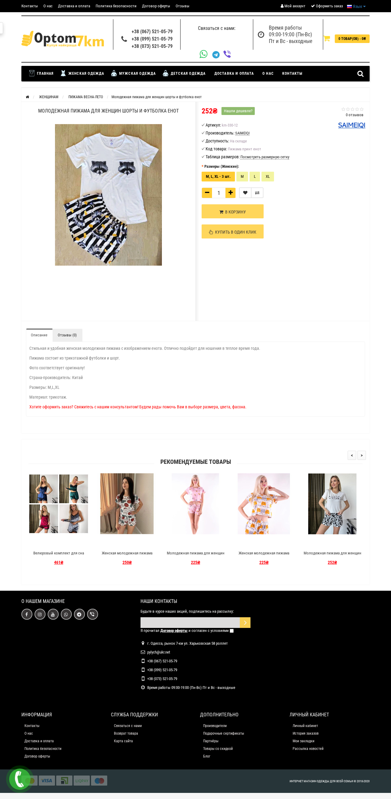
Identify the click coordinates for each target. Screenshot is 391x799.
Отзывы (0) (67, 335)
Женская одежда (85, 73)
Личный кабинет (305, 726)
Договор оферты (156, 6)
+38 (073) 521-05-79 (152, 46)
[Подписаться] (245, 622)
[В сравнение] (257, 193)
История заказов (306, 733)
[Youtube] (53, 614)
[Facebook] (26, 614)
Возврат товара (126, 733)
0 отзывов (355, 115)
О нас (48, 6)
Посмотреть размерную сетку (264, 157)
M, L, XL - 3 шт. (218, 176)
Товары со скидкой (218, 749)
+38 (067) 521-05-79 (152, 31)
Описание (39, 335)
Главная (45, 73)
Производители (215, 726)
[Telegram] (217, 55)
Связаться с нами (128, 726)
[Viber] (228, 55)
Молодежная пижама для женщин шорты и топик (332, 556)
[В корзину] (44, 542)
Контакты (29, 6)
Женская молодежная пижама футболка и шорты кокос (127, 556)
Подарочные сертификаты (223, 733)
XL (268, 176)
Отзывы (182, 6)
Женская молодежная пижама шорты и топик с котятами (264, 556)
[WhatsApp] (205, 55)
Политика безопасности (116, 6)
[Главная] (27, 97)
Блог (206, 756)
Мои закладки (303, 741)
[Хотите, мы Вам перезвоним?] (20, 779)
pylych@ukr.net (158, 652)
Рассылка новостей (308, 749)
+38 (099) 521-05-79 (152, 39)
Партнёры (210, 741)
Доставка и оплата (74, 6)
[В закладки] (245, 193)
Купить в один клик (234, 232)
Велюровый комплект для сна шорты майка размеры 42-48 (58, 556)
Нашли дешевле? (238, 111)
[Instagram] (40, 614)
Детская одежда (188, 73)
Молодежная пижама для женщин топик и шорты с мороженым (196, 556)
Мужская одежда (137, 73)
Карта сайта (123, 741)
